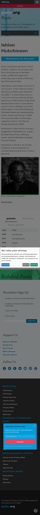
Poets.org (5, 2)
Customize (5, 264)
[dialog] (20, 257)
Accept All (34, 264)
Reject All (26, 264)
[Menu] (37, 2)
